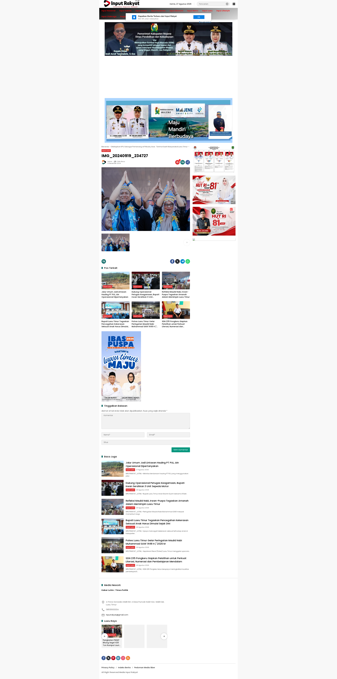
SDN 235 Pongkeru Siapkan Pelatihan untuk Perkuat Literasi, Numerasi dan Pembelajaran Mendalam (174, 324)
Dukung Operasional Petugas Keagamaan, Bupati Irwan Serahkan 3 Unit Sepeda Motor (145, 294)
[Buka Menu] (234, 4)
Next (186, 17)
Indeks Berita (124, 667)
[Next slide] (187, 242)
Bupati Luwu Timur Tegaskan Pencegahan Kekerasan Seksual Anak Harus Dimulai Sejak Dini (115, 324)
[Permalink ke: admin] (104, 162)
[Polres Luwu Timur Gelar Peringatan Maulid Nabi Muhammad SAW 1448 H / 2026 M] (146, 310)
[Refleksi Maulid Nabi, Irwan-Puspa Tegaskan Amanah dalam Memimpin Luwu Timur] (176, 280)
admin (110, 161)
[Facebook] (172, 261)
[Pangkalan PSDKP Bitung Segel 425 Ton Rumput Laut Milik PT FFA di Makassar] (111, 631)
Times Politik (121, 590)
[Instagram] (123, 658)
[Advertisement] (168, 75)
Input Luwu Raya (109, 635)
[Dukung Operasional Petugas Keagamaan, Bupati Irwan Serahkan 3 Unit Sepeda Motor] (146, 280)
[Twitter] (177, 261)
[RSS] (128, 658)
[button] (227, 4)
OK (199, 17)
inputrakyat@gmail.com (117, 614)
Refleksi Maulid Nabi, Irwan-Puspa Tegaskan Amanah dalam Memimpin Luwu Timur (176, 294)
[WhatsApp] (187, 261)
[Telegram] (182, 261)
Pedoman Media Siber (144, 667)
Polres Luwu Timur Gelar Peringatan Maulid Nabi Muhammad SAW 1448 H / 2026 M (144, 324)
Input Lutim (106, 150)
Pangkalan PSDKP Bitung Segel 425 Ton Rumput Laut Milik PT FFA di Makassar (111, 643)
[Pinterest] (113, 658)
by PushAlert (206, 22)
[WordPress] (118, 658)
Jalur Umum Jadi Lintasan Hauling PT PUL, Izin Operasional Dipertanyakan (114, 294)
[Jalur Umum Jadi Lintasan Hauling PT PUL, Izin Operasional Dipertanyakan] (115, 280)
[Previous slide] (104, 242)
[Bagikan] (187, 162)
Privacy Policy (107, 667)
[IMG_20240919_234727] (115, 242)
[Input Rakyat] (126, 4)
